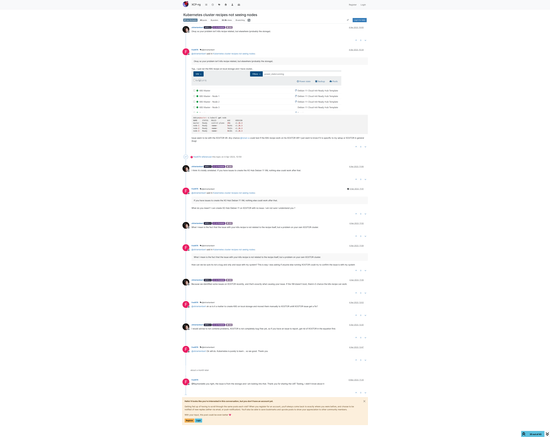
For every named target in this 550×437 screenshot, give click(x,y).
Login (198, 420)
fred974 (194, 50)
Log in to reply (359, 20)
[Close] (364, 401)
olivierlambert (197, 27)
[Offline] (186, 29)
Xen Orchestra (191, 20)
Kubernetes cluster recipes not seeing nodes (234, 53)
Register (189, 420)
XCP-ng (196, 4)
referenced (206, 157)
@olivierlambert (208, 50)
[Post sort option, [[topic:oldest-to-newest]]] (348, 20)
